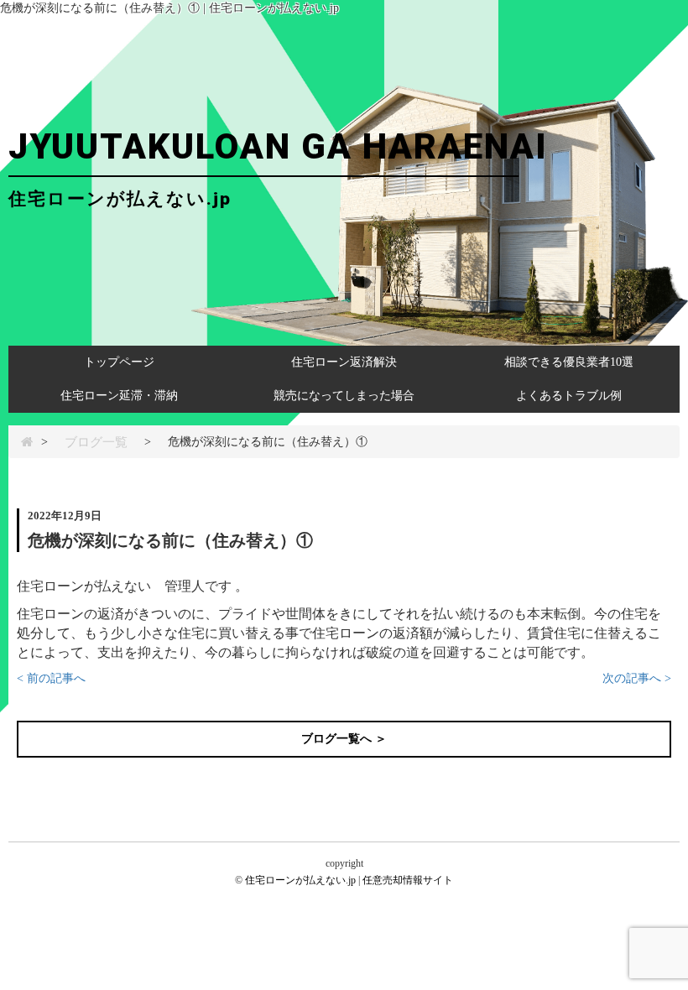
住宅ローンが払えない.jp (300, 880)
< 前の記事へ (51, 678)
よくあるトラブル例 (569, 395)
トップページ (119, 362)
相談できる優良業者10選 (568, 362)
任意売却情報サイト (407, 880)
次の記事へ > (636, 678)
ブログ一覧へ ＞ (344, 738)
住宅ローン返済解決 (344, 362)
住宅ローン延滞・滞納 (119, 395)
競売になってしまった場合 (344, 395)
